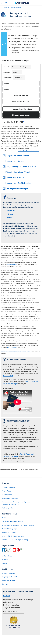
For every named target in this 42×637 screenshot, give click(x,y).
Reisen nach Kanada (15, 161)
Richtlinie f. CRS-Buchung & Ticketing (15, 540)
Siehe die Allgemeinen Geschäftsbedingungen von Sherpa (16, 351)
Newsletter (5, 560)
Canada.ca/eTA (8, 376)
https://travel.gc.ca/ (12, 264)
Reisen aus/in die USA (16, 177)
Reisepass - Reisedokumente (12, 7)
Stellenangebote (7, 508)
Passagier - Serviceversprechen (12, 521)
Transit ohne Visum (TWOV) (18, 172)
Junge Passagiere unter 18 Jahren (21, 166)
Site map (5, 584)
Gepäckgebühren (7, 495)
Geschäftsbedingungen (9, 529)
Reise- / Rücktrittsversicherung (13, 536)
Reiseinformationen (8, 487)
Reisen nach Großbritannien (18, 183)
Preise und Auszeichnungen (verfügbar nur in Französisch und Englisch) (17, 503)
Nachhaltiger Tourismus (10, 498)
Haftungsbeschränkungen (17, 188)
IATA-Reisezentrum (12, 347)
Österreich (10, 214)
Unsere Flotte (6, 491)
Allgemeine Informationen (17, 155)
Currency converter (8, 573)
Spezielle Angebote (8, 580)
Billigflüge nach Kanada (9, 577)
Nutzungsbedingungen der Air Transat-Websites (18, 525)
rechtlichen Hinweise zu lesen (28, 151)
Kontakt (4, 563)
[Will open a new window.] (3, 550)
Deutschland (10, 210)
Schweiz (9, 217)
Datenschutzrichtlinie (9, 532)
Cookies (4, 518)
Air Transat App (7, 556)
